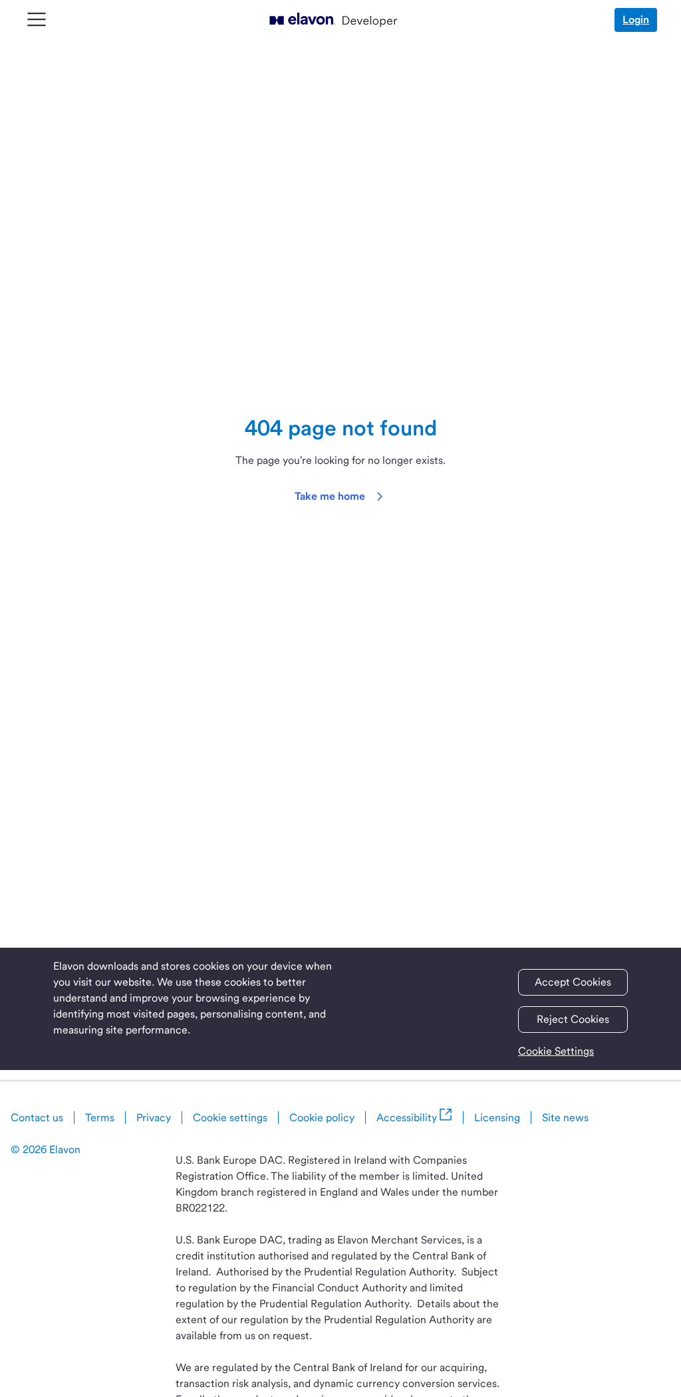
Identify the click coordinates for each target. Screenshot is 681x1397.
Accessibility (406, 1117)
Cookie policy (321, 1117)
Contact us (37, 1117)
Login (635, 19)
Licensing (497, 1117)
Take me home (330, 496)
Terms (99, 1117)
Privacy (153, 1117)
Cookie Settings (556, 1051)
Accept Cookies (573, 982)
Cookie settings (230, 1117)
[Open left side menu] (26, 20)
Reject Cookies (573, 1019)
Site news (565, 1117)
